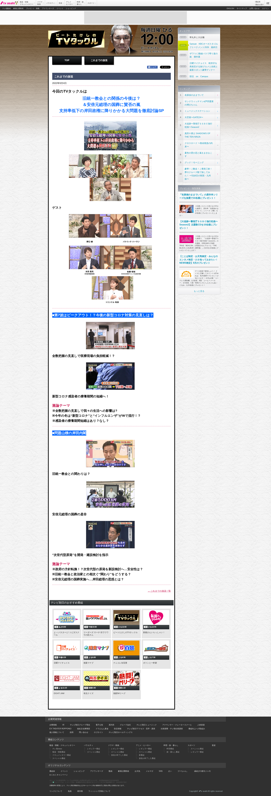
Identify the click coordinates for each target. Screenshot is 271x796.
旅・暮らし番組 (173, 752)
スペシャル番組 (58, 758)
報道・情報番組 (58, 752)
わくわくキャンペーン (58, 775)
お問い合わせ (254, 8)
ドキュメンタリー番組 (61, 755)
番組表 (257, 2)
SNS (161, 771)
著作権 (80, 791)
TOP (67, 60)
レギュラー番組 (93, 749)
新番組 (141, 755)
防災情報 (117, 729)
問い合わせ (83, 732)
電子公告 (99, 725)
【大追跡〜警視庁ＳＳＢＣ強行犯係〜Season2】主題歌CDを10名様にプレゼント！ (198, 224)
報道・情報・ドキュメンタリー (62, 745)
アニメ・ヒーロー (143, 745)
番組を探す (259, 5)
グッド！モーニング (194, 162)
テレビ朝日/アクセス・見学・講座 (141, 729)
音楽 (214, 745)
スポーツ (191, 745)
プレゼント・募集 (33, 8)
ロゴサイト (98, 732)
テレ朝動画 (6, 8)
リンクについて (55, 791)
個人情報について (56, 732)
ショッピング (71, 8)
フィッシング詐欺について (99, 791)
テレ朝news (57, 749)
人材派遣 (201, 725)
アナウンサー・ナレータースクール (177, 725)
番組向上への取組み (196, 729)
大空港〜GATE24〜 (194, 117)
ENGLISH (230, 8)
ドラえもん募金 (102, 729)
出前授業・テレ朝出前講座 (172, 729)
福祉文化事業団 (83, 729)
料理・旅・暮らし (171, 745)
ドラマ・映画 (113, 745)
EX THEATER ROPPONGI (60, 729)
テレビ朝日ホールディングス (121, 732)
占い (170, 771)
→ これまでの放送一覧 (159, 591)
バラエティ (88, 745)
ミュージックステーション (197, 111)
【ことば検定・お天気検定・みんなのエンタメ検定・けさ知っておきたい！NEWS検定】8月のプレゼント (198, 259)
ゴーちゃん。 (183, 771)
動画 (110, 771)
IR (63, 725)
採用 (71, 732)
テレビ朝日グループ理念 (80, 725)
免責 (70, 791)
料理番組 (170, 749)
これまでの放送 (99, 60)
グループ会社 (125, 725)
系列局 (111, 725)
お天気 (137, 771)
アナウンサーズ (48, 8)
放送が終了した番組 (119, 755)
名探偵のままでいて (194, 95)
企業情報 (53, 725)
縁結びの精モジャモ (202, 771)
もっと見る (199, 291)
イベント (59, 8)
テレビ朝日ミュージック (146, 725)
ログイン (265, 8)
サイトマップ (242, 8)
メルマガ (149, 771)
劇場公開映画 (18, 8)
